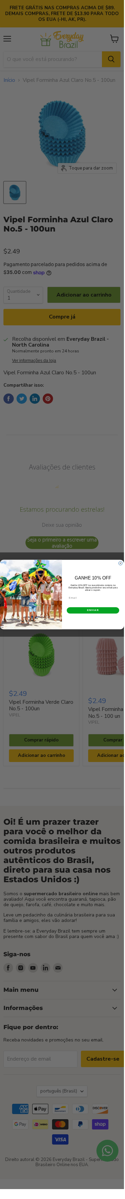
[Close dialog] (120, 563)
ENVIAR (93, 610)
